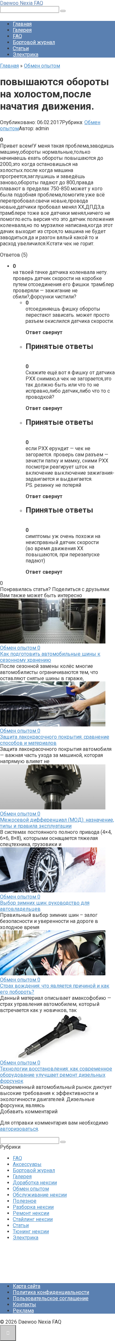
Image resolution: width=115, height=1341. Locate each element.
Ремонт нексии (31, 1213)
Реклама (23, 1311)
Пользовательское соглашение (50, 1298)
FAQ (17, 36)
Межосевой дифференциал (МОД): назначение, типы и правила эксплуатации (57, 823)
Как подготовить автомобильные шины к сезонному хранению (50, 657)
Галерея (22, 30)
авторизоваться (19, 1129)
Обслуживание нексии (40, 1195)
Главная (22, 24)
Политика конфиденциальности (51, 1292)
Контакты (24, 1304)
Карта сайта (26, 1286)
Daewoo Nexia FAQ (21, 3)
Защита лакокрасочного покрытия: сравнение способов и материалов (54, 740)
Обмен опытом (31, 1189)
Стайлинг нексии (33, 1219)
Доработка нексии (35, 1183)
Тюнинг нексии (31, 1231)
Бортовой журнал (34, 42)
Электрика (25, 54)
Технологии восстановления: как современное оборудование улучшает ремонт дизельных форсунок (56, 1075)
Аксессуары (27, 1164)
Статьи (21, 48)
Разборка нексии (33, 1207)
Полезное (24, 1201)
